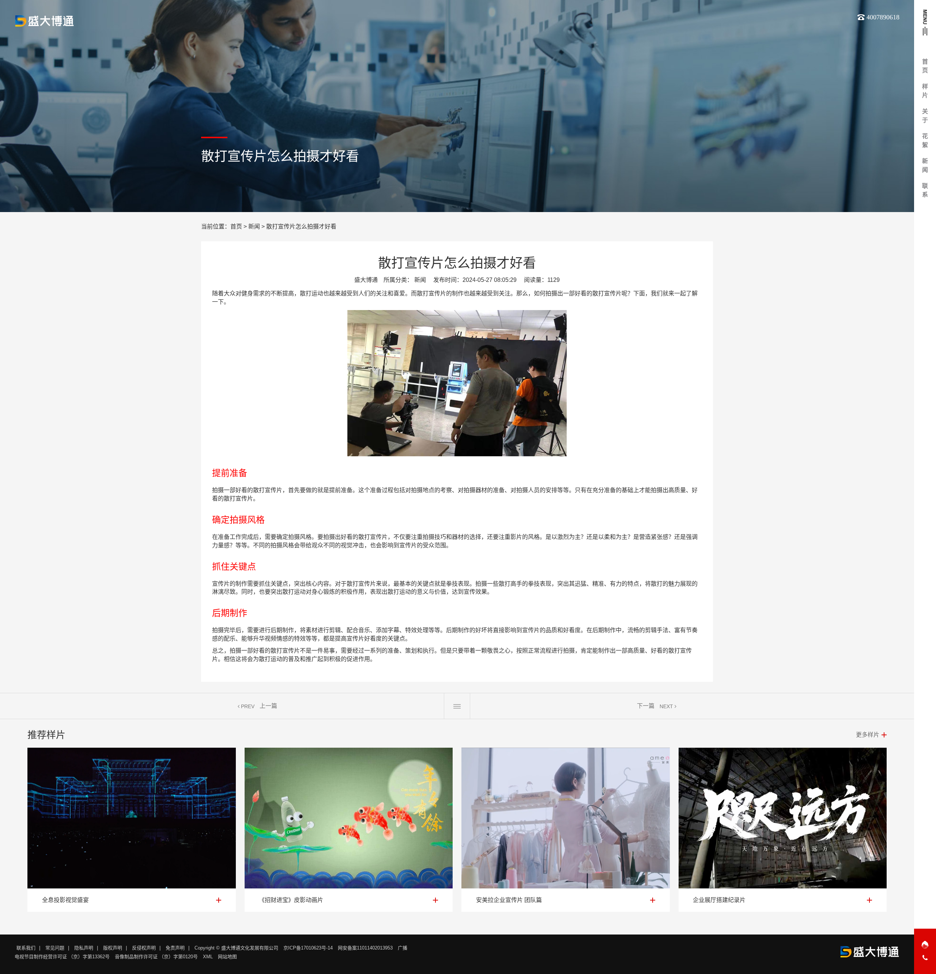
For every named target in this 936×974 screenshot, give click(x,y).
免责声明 (175, 948)
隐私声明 (83, 948)
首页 (236, 226)
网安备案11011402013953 (365, 948)
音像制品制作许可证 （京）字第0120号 (156, 956)
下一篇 (645, 706)
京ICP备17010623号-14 (308, 948)
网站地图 (227, 956)
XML (208, 956)
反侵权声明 (144, 948)
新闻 (254, 226)
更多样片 (867, 735)
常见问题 (54, 948)
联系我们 (25, 948)
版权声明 (112, 948)
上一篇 (268, 706)
